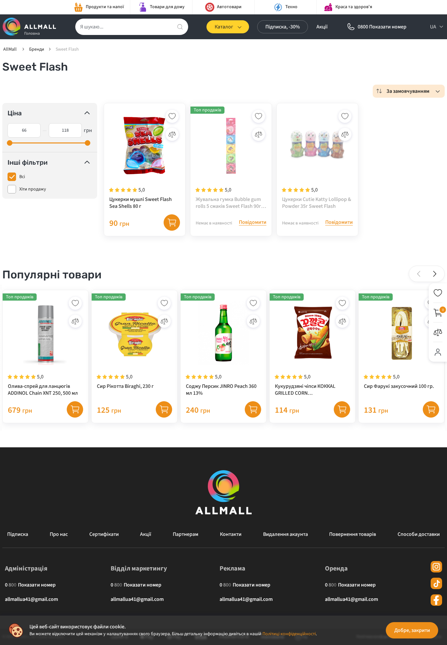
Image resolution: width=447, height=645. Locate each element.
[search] (180, 27)
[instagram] (436, 566)
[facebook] (436, 600)
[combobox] (409, 91)
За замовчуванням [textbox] (407, 91)
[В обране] (172, 116)
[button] (434, 273)
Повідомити (252, 222)
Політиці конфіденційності (289, 634)
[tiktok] (436, 583)
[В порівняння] (172, 134)
